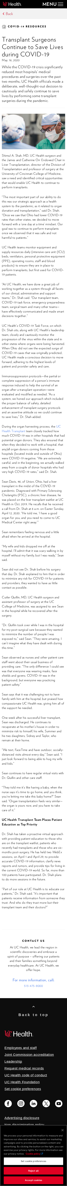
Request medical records (24, 1068)
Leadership (13, 1061)
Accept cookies (33, 1180)
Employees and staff (20, 1048)
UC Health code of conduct (25, 1075)
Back (9, 13)
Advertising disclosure (21, 1118)
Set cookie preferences (33, 1161)
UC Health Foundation (22, 1082)
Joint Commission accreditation (29, 1055)
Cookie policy (33, 1153)
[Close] (62, 1130)
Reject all (33, 1170)
